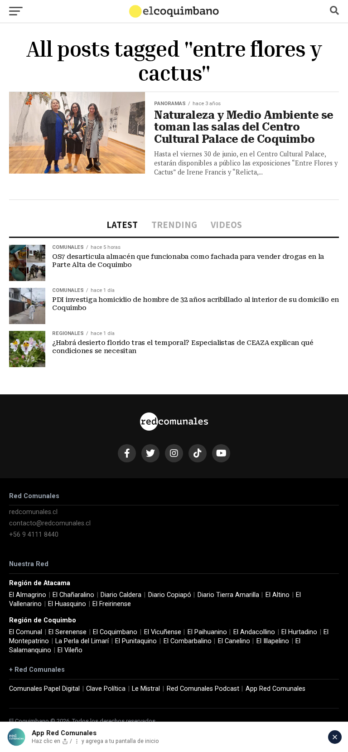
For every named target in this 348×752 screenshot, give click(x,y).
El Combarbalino (188, 641)
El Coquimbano (115, 632)
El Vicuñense (162, 632)
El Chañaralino (73, 595)
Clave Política (106, 689)
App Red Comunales (275, 689)
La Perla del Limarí (82, 641)
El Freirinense (111, 604)
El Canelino (234, 641)
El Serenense (67, 632)
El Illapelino (272, 641)
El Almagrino (27, 595)
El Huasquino (67, 604)
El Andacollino (254, 632)
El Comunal (25, 632)
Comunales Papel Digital (44, 689)
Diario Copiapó (169, 595)
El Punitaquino (136, 641)
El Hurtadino (299, 632)
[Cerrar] (335, 737)
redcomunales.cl (33, 512)
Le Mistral (146, 689)
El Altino (278, 595)
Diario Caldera (121, 595)
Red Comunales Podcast (203, 689)
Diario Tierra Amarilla (228, 595)
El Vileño (70, 650)
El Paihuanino (207, 632)
